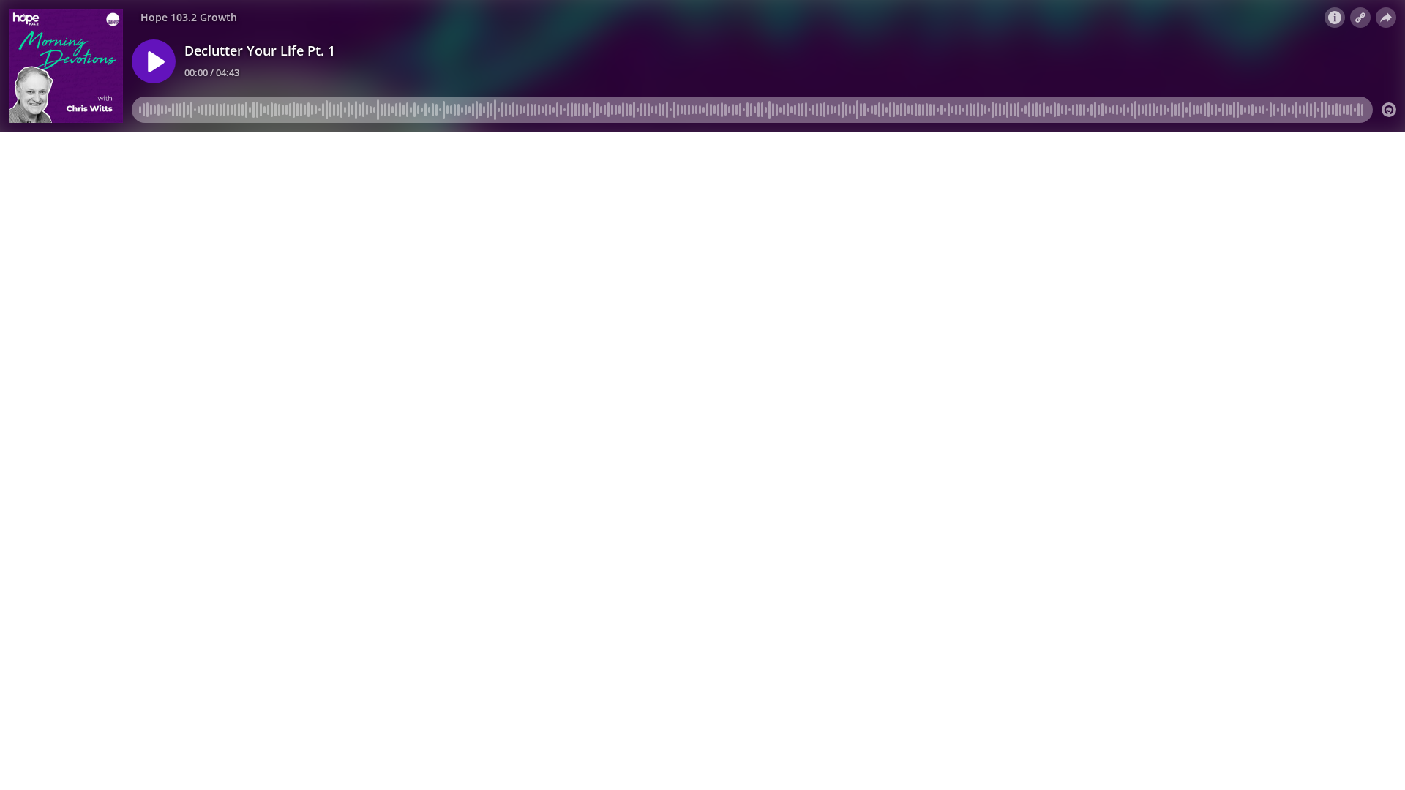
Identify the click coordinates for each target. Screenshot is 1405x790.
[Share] (1386, 17)
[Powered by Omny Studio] (1389, 109)
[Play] (154, 61)
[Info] (1335, 17)
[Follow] (1360, 17)
